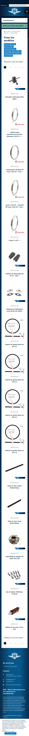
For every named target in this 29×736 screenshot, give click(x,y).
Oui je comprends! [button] (10, 733)
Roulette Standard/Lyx (10, 48)
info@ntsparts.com (10, 679)
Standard (7, 53)
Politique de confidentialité (10, 666)
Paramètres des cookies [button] (8, 731)
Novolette (7, 44)
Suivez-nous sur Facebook (13, 684)
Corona (15, 51)
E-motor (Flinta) (8, 55)
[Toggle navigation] (27, 11)
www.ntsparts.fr (10, 681)
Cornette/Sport (8, 51)
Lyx (20, 51)
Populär (13, 44)
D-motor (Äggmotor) (16, 53)
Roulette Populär (9, 46)
